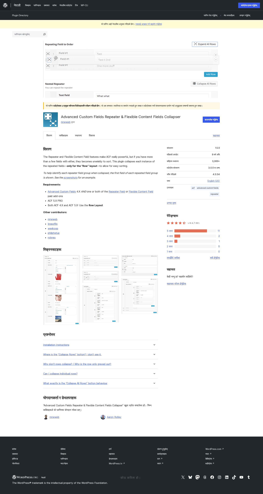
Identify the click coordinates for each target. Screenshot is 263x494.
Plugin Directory (20, 15)
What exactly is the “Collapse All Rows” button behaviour (75, 383)
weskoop (53, 228)
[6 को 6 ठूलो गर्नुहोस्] (153, 282)
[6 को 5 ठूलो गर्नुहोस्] (153, 259)
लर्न (110, 449)
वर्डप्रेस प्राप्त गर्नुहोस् (249, 5)
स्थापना (78, 135)
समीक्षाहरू (63, 135)
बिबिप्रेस (209, 458)
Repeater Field (117, 191)
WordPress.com (214, 449)
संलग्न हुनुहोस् (162, 449)
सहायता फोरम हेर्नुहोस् (176, 283)
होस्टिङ (15, 458)
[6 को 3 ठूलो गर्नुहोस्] (114, 274)
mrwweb (65, 122)
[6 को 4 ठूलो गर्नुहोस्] (114, 289)
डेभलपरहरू (113, 458)
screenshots (70, 177)
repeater (214, 194)
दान (160, 458)
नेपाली (43, 477)
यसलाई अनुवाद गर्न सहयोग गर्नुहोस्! (148, 24)
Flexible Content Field (141, 191)
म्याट (208, 454)
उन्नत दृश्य (171, 202)
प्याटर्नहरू (64, 463)
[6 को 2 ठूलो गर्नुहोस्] (114, 259)
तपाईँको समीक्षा (173, 257)
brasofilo (53, 223)
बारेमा (14, 449)
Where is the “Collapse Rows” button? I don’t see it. (72, 354)
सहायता (216, 135)
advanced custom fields (208, 188)
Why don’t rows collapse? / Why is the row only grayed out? (77, 364)
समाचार (15, 454)
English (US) (214, 180)
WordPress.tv (117, 463)
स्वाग (160, 463)
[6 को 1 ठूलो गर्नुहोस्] (75, 259)
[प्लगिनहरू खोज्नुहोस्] (44, 34)
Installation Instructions (56, 344)
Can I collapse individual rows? (60, 373)
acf (193, 188)
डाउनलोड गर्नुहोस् (211, 119)
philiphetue (54, 233)
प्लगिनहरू (64, 458)
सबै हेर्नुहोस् (215, 257)
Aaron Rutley (114, 417)
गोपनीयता (15, 463)
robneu (52, 237)
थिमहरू (63, 454)
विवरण (49, 135)
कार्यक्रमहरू (162, 454)
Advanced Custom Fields (62, 191)
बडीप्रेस (209, 463)
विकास (92, 135)
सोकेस (63, 449)
